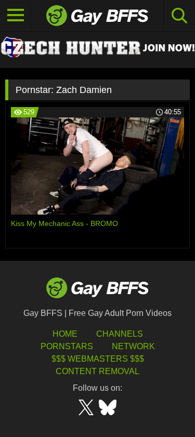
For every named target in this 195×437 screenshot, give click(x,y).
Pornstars (67, 346)
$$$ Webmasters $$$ (97, 358)
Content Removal (97, 371)
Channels (119, 333)
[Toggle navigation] (15, 15)
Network (133, 346)
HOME (65, 333)
